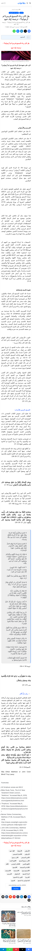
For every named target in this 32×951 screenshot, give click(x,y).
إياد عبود (12, 851)
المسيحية (16, 870)
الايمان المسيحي (17, 854)
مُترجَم (13, 9)
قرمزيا (27, 877)
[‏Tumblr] (17, 896)
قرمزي (9, 874)
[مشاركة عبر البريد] (3, 896)
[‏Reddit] (10, 896)
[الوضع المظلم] (27, 3)
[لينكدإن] (21, 31)
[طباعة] (29, 900)
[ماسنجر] (17, 31)
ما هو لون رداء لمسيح (23, 880)
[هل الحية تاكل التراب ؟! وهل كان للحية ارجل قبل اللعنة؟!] (8, 934)
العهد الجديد (12, 861)
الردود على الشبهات (14, 12)
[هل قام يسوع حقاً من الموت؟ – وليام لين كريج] (8, 916)
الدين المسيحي (25, 857)
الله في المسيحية (24, 867)
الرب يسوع (15, 857)
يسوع (12, 880)
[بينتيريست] (14, 896)
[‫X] (25, 31)
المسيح (14, 867)
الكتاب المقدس (15, 864)
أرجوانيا (19, 851)
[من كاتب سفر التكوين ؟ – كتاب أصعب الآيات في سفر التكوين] (24, 933)
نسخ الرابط (16, 888)
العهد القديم (26, 864)
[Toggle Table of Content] (27, 37)
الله (7, 864)
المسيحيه (7, 870)
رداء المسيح (26, 874)
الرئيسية (17, 9)
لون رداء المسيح (17, 877)
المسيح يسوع (25, 870)
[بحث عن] (30, 3)
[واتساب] (14, 31)
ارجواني (27, 854)
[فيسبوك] (29, 31)
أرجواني (27, 851)
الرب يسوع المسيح (24, 861)
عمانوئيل (17, 874)
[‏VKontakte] (6, 896)
